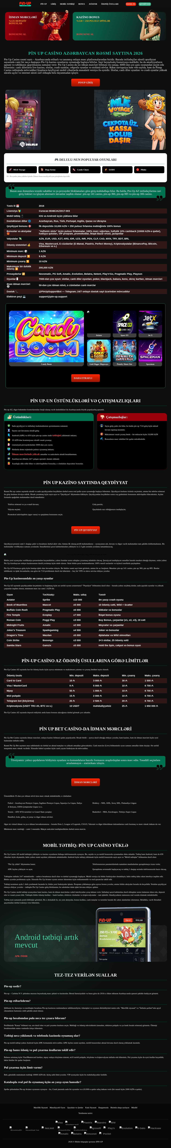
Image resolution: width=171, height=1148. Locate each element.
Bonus (81, 4)
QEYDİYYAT (144, 4)
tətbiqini (56, 435)
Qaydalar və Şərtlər (75, 1108)
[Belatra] (76, 1134)
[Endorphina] (80, 1128)
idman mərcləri (85, 782)
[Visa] (59, 1123)
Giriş (53, 4)
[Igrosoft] (95, 1128)
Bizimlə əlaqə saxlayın (119, 1108)
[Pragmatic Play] (16, 1128)
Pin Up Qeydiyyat (85, 530)
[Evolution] (126, 1128)
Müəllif (134, 1108)
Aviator (93, 4)
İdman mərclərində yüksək (26, 454)
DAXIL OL (130, 4)
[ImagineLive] (32, 1128)
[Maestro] (100, 1123)
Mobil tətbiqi (67, 4)
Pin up (43, 4)
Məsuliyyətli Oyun (57, 1108)
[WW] (112, 1123)
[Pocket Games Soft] (106, 1134)
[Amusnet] (90, 1134)
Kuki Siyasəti (90, 1108)
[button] (166, 1138)
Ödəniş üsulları (109, 4)
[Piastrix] (86, 1123)
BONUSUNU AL (17, 34)
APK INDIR (21, 956)
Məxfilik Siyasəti (41, 1108)
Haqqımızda (103, 1108)
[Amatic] (63, 1134)
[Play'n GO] (110, 1128)
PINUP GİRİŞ (85, 82)
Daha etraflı (83, 378)
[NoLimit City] (48, 1128)
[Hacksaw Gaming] (154, 1128)
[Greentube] (64, 1128)
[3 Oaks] (140, 1128)
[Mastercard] (72, 1123)
